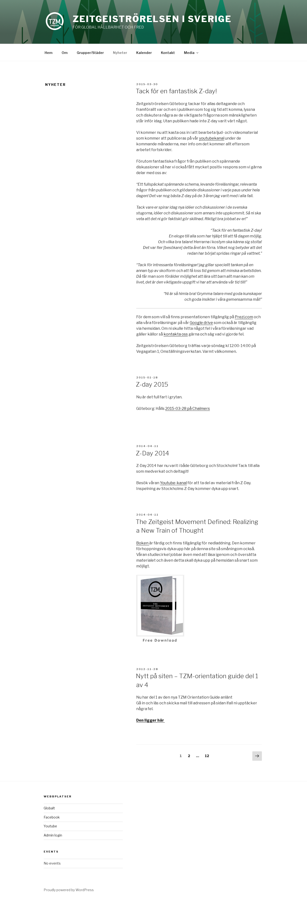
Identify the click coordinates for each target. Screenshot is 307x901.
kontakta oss (176, 334)
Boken (142, 543)
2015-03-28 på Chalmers (187, 408)
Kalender (144, 53)
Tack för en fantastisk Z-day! (176, 91)
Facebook (52, 817)
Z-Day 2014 (152, 453)
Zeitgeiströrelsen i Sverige (152, 19)
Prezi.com (244, 317)
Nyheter (120, 53)
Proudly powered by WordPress (69, 890)
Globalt (49, 808)
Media (189, 53)
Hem (49, 53)
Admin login (53, 835)
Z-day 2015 (152, 384)
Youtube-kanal (173, 483)
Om (65, 53)
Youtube (50, 826)
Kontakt (168, 53)
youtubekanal (211, 138)
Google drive (201, 322)
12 (208, 756)
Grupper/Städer (90, 53)
